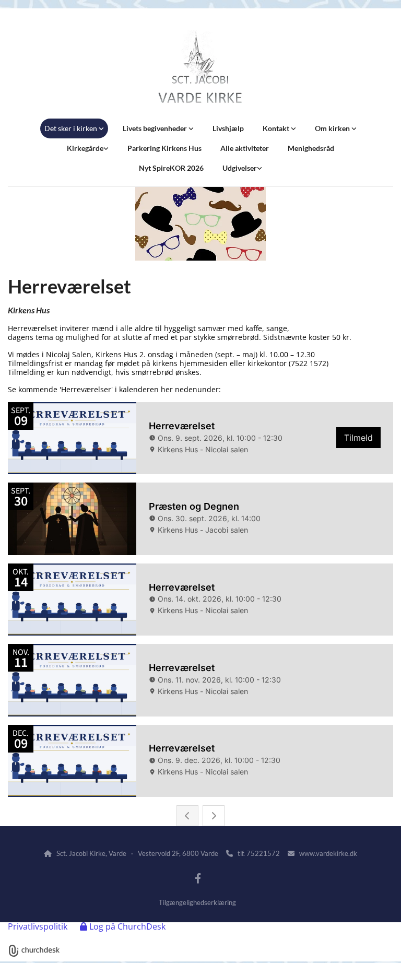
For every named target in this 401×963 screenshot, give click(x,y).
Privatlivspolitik (37, 926)
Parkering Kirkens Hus (164, 148)
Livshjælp (228, 128)
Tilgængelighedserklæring (197, 902)
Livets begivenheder (155, 128)
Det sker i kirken (71, 128)
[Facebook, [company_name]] (198, 878)
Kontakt (277, 128)
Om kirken (333, 128)
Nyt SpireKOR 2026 (171, 167)
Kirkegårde (85, 148)
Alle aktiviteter (244, 148)
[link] (74, 128)
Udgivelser (239, 167)
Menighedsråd (311, 148)
